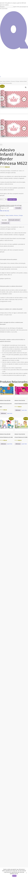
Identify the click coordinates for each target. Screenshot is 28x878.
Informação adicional (14, 220)
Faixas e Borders (6, 81)
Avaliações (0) (5, 223)
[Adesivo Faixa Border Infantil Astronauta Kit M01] (6, 390)
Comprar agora (12, 199)
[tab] (4, 219)
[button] (25, 87)
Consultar (18, 208)
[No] (26, 872)
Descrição (4, 220)
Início (1, 81)
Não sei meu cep (4, 210)
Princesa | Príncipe (15, 81)
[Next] (1, 144)
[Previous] (0, 144)
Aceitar (14, 875)
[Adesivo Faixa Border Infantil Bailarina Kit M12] (21, 390)
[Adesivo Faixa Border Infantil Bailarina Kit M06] (21, 424)
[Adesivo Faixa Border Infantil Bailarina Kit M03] (6, 424)
